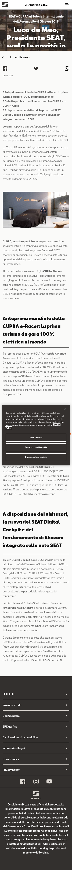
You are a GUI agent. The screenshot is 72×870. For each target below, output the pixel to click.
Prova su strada (12, 705)
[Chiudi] (65, 409)
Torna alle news (20, 57)
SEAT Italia (9, 694)
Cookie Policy (11, 759)
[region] (36, 435)
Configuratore (11, 715)
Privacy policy (11, 769)
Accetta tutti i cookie (36, 447)
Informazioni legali (14, 748)
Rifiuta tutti (36, 437)
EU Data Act (10, 726)
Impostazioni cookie (36, 457)
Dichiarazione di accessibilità (20, 737)
